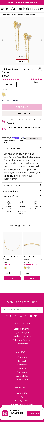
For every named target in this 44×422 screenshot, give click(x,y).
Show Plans (34, 139)
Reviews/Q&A (11, 196)
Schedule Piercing (22, 340)
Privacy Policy (22, 400)
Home (3, 15)
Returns (22, 368)
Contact (22, 361)
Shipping (22, 365)
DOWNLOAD (33, 413)
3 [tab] (24, 56)
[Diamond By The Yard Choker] (12, 243)
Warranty (22, 372)
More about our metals (11, 100)
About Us (22, 393)
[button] (40, 69)
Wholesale (22, 357)
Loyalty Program (22, 332)
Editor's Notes (11, 148)
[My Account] (35, 9)
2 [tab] (22, 56)
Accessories (22, 344)
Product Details (12, 185)
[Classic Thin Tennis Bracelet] (32, 243)
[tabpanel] (22, 41)
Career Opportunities (22, 404)
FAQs (22, 397)
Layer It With (22, 113)
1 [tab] (19, 56)
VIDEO (22, 61)
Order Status (22, 376)
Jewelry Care (10, 191)
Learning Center (22, 329)
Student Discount (22, 336)
